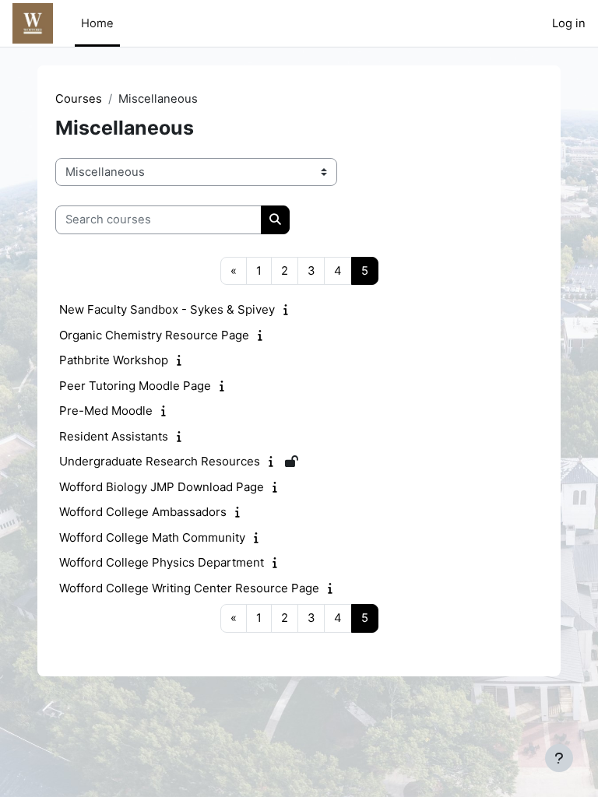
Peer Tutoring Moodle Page (135, 385)
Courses (78, 99)
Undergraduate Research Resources (159, 461)
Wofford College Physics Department (161, 562)
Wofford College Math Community (152, 537)
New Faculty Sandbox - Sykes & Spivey (167, 309)
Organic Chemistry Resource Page (154, 335)
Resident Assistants (113, 436)
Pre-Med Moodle (106, 410)
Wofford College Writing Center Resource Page (189, 588)
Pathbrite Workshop (113, 360)
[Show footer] (559, 758)
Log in (569, 23)
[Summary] (289, 310)
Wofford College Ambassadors (143, 511)
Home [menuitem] (97, 23)
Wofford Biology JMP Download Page (161, 486)
